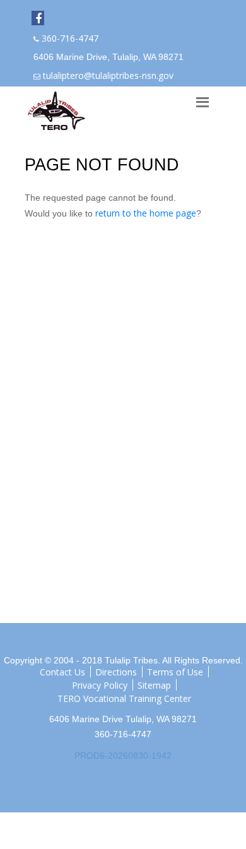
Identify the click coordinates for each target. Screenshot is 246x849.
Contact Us (62, 671)
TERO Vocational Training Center (124, 697)
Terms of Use (175, 671)
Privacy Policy (99, 684)
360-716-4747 (70, 38)
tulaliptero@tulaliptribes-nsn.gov (108, 75)
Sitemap (154, 684)
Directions (116, 671)
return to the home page (145, 213)
